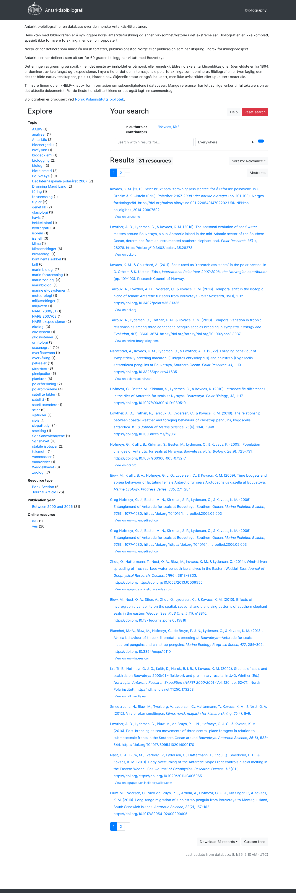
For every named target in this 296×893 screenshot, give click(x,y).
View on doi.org (126, 254)
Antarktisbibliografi (64, 10)
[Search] (261, 141)
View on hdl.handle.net (131, 696)
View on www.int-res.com (132, 658)
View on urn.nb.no (127, 216)
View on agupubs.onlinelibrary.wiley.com (143, 589)
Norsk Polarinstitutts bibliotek (99, 99)
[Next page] (127, 170)
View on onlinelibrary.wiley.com (137, 341)
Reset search (254, 112)
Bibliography (256, 10)
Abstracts (257, 172)
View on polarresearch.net (133, 378)
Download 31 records (217, 841)
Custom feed (254, 841)
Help (234, 112)
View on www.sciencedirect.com (137, 520)
